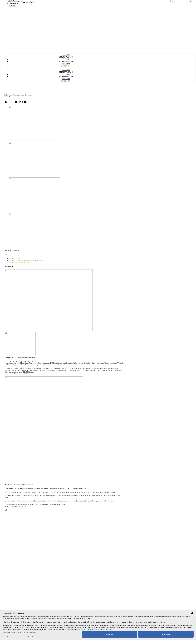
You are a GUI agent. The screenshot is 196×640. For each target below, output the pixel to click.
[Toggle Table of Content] (6, 255)
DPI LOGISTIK (66, 66)
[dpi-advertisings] (28, 2)
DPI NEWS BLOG (15, 3)
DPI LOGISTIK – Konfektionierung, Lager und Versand (26, 260)
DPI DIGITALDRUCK (66, 57)
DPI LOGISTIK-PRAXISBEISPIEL (21, 262)
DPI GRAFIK (66, 59)
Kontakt (12, 6)
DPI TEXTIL (66, 64)
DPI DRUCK (66, 55)
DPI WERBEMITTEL (66, 61)
